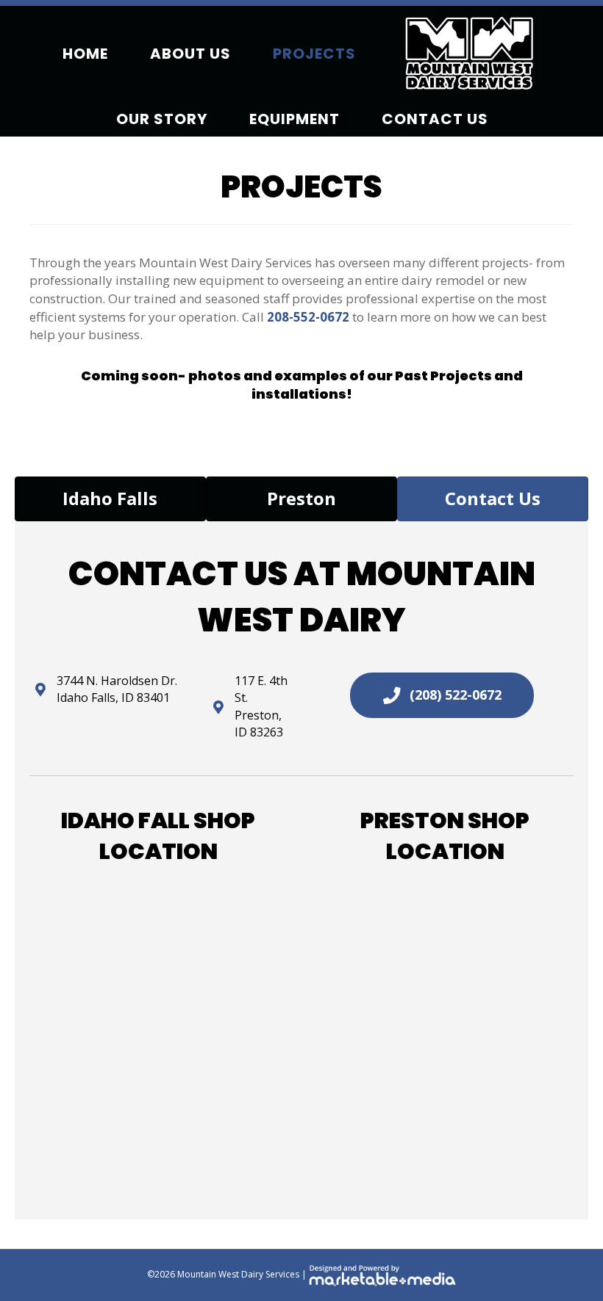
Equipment (294, 119)
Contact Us (435, 119)
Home (85, 53)
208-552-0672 (308, 316)
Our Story (161, 119)
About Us (190, 53)
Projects (314, 53)
